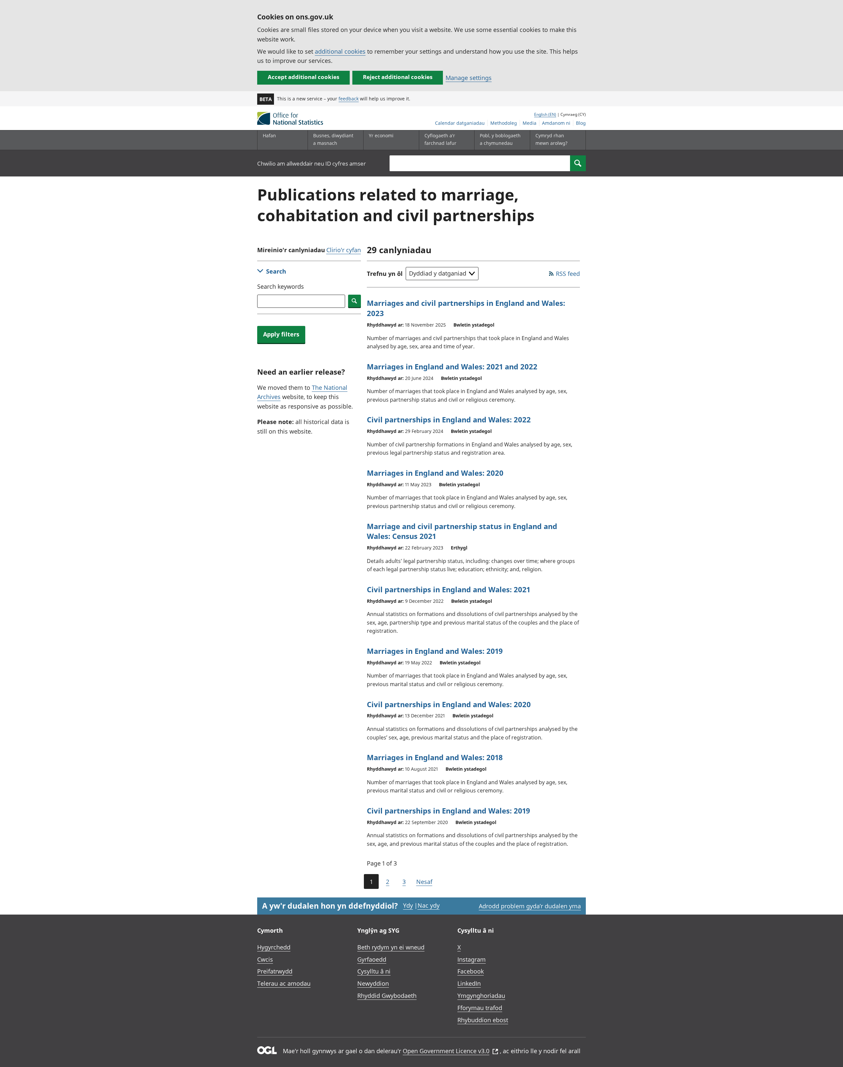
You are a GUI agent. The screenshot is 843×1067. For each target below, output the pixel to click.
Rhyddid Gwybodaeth (387, 996)
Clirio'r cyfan (343, 250)
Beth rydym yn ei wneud (390, 947)
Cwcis (265, 959)
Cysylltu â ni (374, 971)
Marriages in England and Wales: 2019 (435, 651)
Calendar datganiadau (460, 123)
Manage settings (469, 78)
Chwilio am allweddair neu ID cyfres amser (311, 163)
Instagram (471, 959)
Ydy (408, 905)
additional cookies (340, 51)
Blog (581, 123)
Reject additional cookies (397, 77)
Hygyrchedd (273, 947)
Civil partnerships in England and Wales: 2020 (449, 704)
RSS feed (568, 274)
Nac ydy (429, 905)
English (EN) (545, 114)
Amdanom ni (556, 123)
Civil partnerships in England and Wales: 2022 (449, 419)
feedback (349, 98)
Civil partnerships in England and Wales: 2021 (448, 589)
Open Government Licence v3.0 (446, 1051)
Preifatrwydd (274, 971)
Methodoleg (503, 123)
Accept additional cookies (303, 77)
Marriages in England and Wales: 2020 (435, 473)
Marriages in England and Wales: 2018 (435, 757)
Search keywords (280, 286)
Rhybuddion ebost (482, 1020)
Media (529, 123)
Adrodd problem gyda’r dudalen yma (530, 906)
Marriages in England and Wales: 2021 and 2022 (452, 366)
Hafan (269, 135)
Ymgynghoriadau (481, 996)
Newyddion (373, 983)
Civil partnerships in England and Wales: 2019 (448, 810)
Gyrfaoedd (371, 959)
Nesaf (424, 882)
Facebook (470, 971)
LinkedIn (469, 983)
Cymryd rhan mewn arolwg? (551, 139)
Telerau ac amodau (284, 983)
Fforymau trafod (479, 1008)
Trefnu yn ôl (385, 274)
